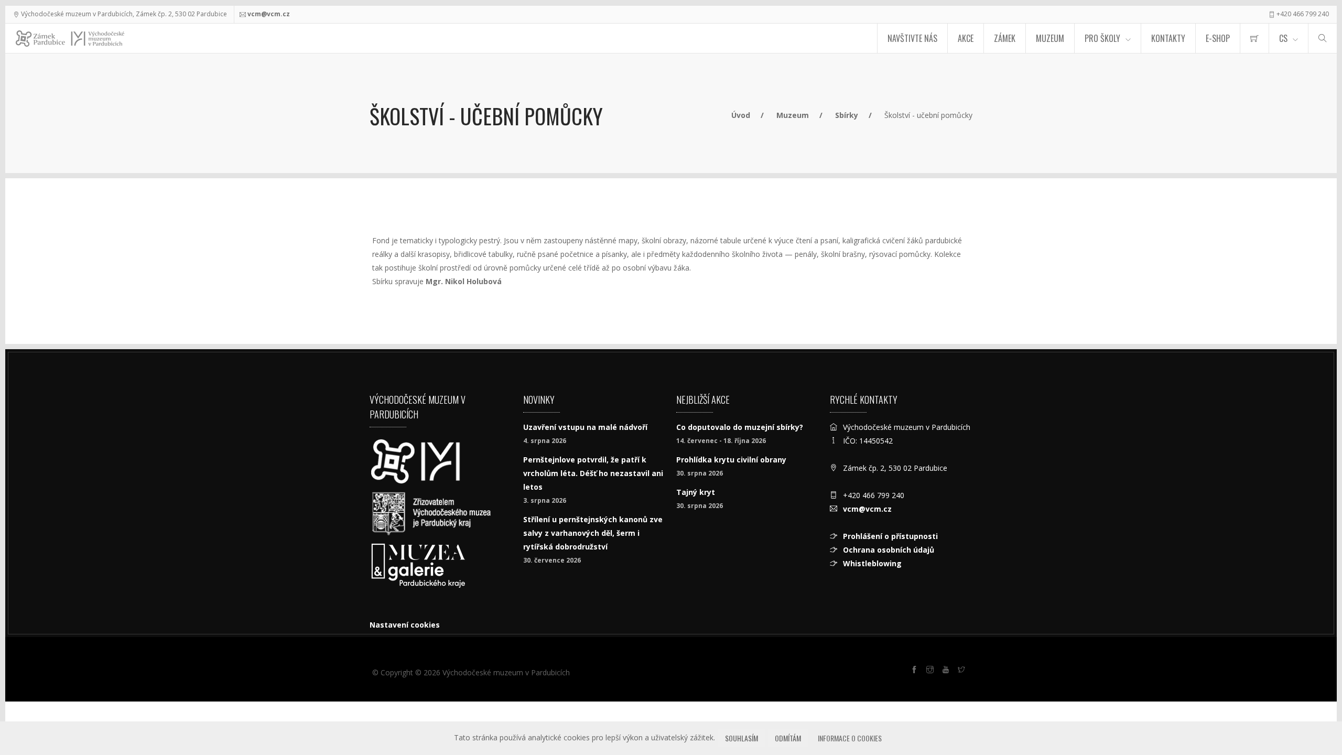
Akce (965, 38)
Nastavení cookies (405, 625)
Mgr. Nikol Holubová (464, 281)
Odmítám (788, 737)
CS (1283, 38)
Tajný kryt (695, 492)
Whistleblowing (872, 563)
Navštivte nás (912, 38)
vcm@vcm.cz (268, 13)
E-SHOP (1218, 38)
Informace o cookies (850, 737)
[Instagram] (931, 671)
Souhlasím (741, 737)
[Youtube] (947, 671)
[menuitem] (1254, 38)
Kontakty (1168, 38)
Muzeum (1050, 38)
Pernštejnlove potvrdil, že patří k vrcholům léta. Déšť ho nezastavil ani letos (593, 473)
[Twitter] (963, 671)
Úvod (740, 115)
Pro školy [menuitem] (1102, 38)
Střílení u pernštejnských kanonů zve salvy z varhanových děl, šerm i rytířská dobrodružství (593, 533)
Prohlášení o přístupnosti (890, 536)
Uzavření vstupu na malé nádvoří (585, 427)
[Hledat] (1323, 38)
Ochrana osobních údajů (888, 550)
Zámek (1004, 38)
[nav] (1313, 715)
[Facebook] (916, 671)
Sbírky (846, 115)
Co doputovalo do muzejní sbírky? (739, 427)
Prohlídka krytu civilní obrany (731, 460)
